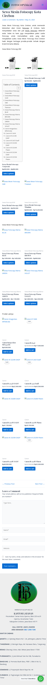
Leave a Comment (8, 20)
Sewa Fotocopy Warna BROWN (12, 116)
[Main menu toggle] (42, 5)
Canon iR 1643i (11, 133)
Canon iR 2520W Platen (11, 149)
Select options (8, 173)
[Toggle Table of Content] (17, 88)
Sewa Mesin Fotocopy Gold (12, 97)
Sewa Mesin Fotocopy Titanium (12, 106)
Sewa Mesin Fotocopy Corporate (12, 92)
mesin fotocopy (31, 31)
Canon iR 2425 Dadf (12, 141)
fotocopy (25, 28)
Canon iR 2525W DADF (11, 153)
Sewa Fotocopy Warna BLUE (12, 111)
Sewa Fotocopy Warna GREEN (12, 120)
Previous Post (8, 484)
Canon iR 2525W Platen (11, 158)
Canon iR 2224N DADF (11, 137)
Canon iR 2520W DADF (11, 144)
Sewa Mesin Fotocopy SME (12, 101)
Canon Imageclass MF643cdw (11, 130)
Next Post (40, 484)
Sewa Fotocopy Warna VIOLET (12, 125)
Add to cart (7, 352)
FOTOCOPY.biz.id (21, 5)
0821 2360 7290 (30, 629)
